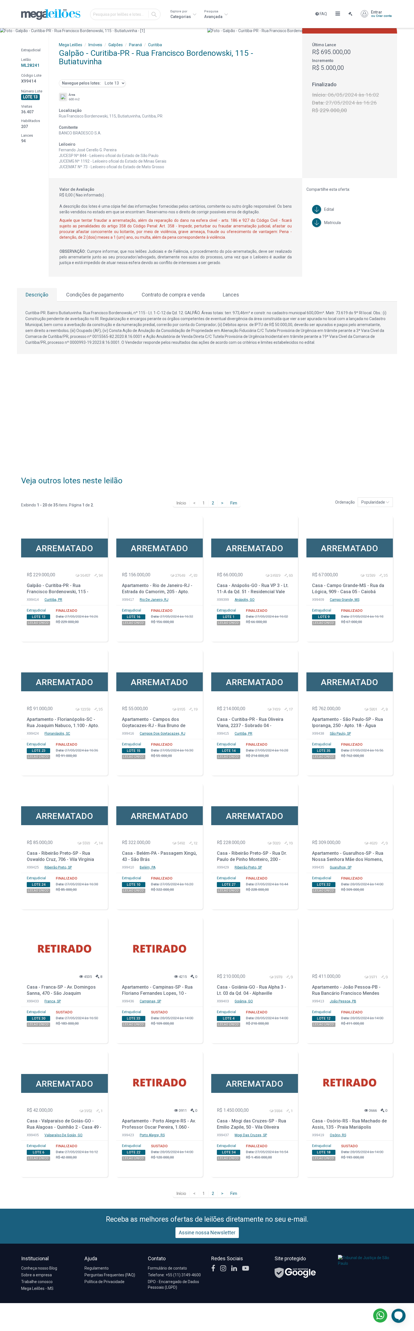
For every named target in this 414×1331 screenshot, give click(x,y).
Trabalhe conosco (37, 1281)
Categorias (181, 14)
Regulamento (96, 1268)
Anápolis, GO (245, 600)
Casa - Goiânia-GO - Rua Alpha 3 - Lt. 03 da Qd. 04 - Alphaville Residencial (251, 991)
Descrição (37, 295)
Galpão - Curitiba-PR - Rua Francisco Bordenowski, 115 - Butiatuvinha (57, 589)
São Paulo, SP (340, 734)
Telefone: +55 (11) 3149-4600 (174, 1275)
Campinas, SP (150, 1001)
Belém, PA (147, 867)
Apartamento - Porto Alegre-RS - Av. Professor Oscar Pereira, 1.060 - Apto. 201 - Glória (159, 1124)
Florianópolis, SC (57, 734)
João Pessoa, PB (343, 1001)
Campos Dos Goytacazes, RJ (162, 734)
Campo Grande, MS (344, 600)
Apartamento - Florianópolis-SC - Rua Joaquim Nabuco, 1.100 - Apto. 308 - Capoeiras (63, 723)
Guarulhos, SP (340, 867)
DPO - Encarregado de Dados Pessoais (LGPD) (173, 1284)
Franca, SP (52, 1001)
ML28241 (30, 65)
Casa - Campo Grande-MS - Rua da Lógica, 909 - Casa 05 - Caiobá (348, 589)
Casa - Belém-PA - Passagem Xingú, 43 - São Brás (159, 856)
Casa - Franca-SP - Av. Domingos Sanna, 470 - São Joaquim (61, 990)
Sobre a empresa (36, 1275)
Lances (231, 295)
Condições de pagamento (95, 295)
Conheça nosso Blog (39, 1268)
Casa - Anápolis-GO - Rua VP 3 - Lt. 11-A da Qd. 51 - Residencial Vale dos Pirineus (253, 589)
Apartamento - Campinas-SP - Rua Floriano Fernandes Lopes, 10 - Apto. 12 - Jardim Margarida (157, 991)
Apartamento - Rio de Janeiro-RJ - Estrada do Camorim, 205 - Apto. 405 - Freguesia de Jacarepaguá (157, 589)
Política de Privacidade (104, 1281)
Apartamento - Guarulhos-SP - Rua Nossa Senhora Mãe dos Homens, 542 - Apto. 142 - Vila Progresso (347, 857)
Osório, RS (338, 1135)
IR (154, 14)
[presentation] (5, 30)
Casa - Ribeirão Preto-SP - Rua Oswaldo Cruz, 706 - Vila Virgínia (60, 856)
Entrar (381, 14)
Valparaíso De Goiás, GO (63, 1135)
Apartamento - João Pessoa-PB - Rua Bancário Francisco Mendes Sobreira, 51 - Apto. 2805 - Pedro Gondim (346, 991)
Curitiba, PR (53, 600)
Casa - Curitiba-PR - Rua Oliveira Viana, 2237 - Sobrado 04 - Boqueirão (250, 723)
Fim (233, 503)
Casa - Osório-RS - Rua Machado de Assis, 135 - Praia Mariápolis (349, 1124)
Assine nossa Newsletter (207, 1232)
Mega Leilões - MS (37, 1288)
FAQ (323, 14)
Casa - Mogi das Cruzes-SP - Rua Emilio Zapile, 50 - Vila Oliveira (251, 1124)
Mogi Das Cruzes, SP (251, 1135)
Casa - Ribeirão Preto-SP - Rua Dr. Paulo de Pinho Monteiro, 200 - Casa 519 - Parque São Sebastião (252, 857)
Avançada (213, 14)
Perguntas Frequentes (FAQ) (109, 1275)
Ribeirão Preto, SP (58, 867)
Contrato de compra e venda (173, 295)
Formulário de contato (167, 1268)
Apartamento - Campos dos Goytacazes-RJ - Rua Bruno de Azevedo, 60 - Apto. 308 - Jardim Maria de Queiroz (155, 723)
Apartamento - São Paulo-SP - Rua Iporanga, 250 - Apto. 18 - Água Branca (347, 723)
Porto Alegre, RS (152, 1135)
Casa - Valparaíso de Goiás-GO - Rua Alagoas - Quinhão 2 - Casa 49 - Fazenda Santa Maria (64, 1124)
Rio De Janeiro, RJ (154, 600)
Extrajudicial (36, 610)
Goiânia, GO (244, 1001)
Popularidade (373, 502)
